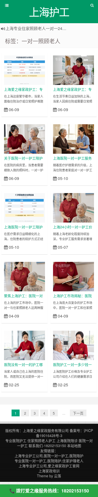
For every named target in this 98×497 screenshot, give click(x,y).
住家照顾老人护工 (13, 268)
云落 (57, 475)
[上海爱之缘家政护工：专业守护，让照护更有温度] (24, 69)
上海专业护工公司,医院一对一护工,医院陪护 (49, 455)
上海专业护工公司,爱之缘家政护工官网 (49, 465)
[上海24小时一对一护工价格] (73, 207)
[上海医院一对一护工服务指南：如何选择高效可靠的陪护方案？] (73, 138)
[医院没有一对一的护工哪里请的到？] (24, 344)
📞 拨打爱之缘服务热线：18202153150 (49, 490)
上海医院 (14, 334)
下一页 (78, 413)
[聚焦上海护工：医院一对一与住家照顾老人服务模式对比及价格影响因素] (24, 275)
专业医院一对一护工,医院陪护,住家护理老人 (49, 460)
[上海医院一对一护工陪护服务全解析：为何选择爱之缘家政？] (24, 207)
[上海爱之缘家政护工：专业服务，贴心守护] (73, 69)
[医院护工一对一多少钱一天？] (73, 344)
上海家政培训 (49, 470)
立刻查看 (36, 109)
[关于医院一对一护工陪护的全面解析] (24, 138)
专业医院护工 (13, 61)
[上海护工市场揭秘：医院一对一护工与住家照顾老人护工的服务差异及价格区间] (73, 275)
